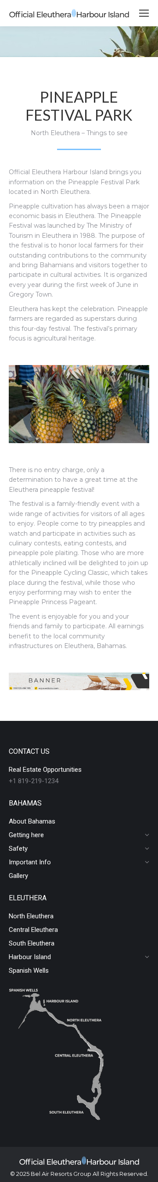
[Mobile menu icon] (144, 13)
